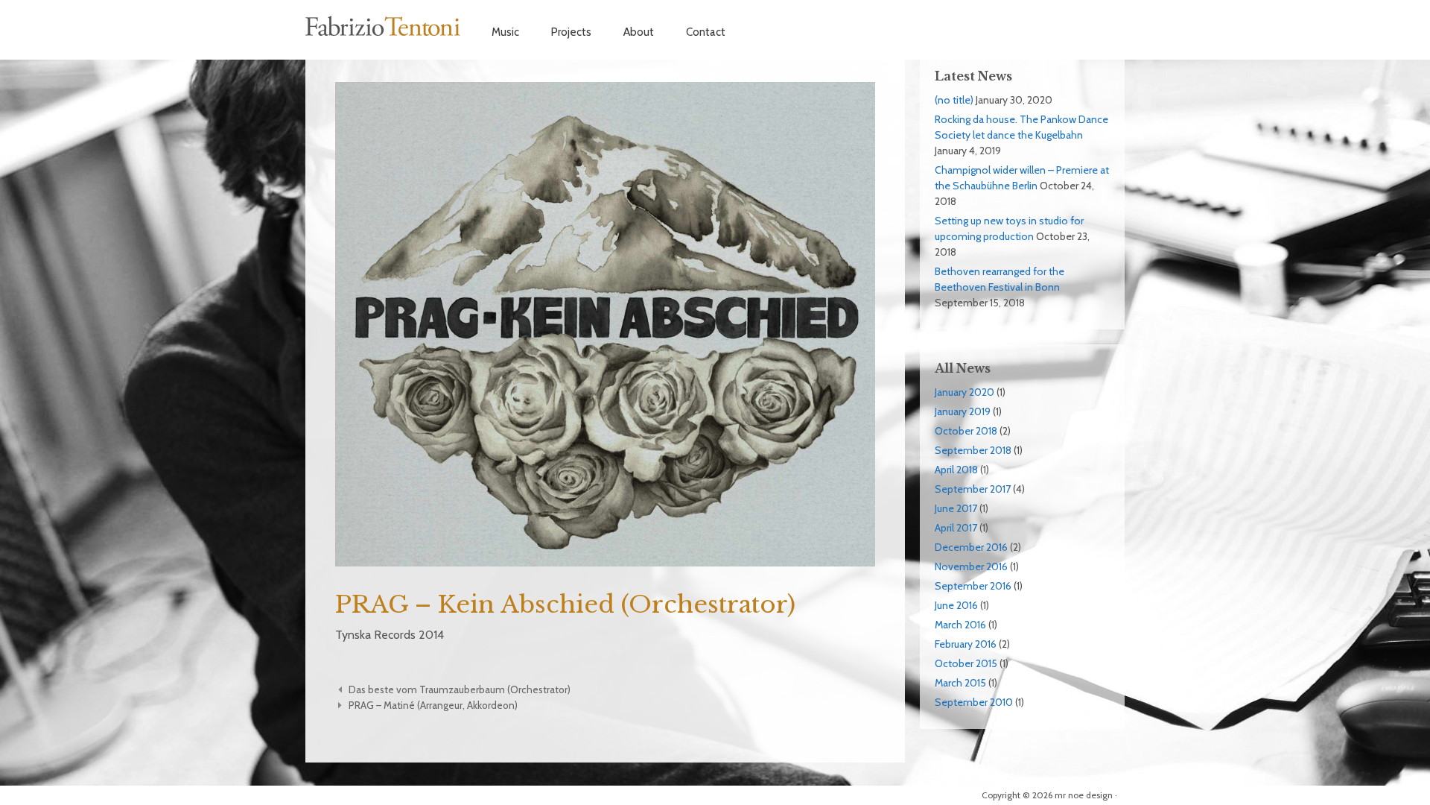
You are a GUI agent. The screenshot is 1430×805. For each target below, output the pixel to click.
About (638, 32)
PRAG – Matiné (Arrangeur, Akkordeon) (433, 705)
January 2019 (963, 411)
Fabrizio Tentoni (383, 26)
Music (505, 32)
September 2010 (974, 702)
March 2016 (960, 624)
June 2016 (956, 605)
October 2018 (966, 431)
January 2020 (964, 392)
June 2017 (956, 508)
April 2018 (956, 469)
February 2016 (966, 644)
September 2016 (973, 586)
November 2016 (971, 566)
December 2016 (971, 547)
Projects (571, 32)
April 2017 (956, 527)
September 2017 (973, 489)
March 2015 (960, 682)
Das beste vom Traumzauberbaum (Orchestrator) (460, 689)
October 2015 (966, 663)
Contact (705, 32)
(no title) (954, 100)
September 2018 (973, 450)
